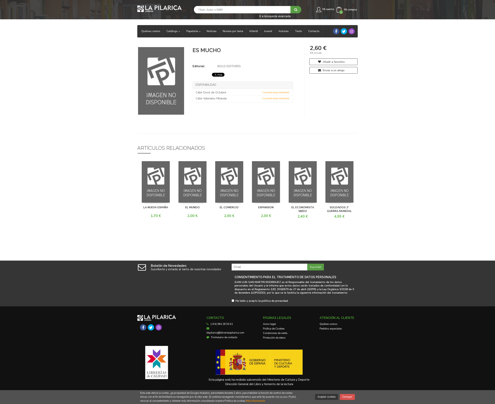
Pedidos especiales (331, 328)
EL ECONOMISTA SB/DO (302, 209)
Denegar (347, 397)
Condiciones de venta (275, 333)
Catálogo (172, 31)
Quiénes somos (328, 324)
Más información (255, 401)
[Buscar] (295, 9)
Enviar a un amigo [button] (333, 70)
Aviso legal (269, 324)
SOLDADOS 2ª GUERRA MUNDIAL (339, 209)
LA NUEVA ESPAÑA (155, 207)
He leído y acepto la (262, 301)
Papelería (192, 31)
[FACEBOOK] (336, 31)
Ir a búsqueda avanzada (275, 16)
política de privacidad (274, 301)
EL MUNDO (192, 207)
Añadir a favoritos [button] (333, 62)
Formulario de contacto (224, 337)
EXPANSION (266, 207)
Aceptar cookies (326, 397)
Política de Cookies (274, 328)
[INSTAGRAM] (351, 31)
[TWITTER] (344, 31)
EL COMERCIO (229, 207)
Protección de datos (274, 338)
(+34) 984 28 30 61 (222, 324)
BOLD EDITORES (229, 66)
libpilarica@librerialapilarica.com (225, 333)
